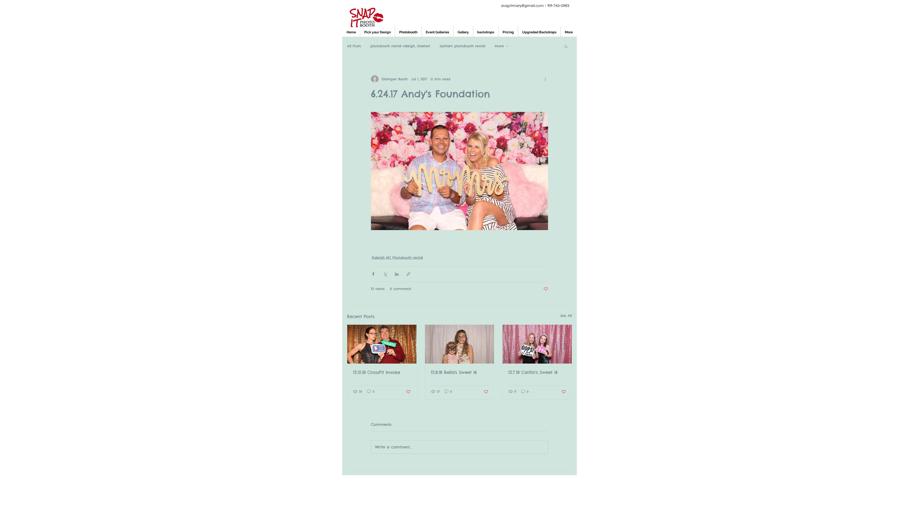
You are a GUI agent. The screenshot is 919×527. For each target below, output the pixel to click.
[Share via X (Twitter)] (385, 274)
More (499, 46)
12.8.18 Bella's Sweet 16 (454, 372)
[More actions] (545, 79)
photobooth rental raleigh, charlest (400, 46)
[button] (566, 46)
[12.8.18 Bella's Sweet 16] (459, 344)
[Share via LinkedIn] (396, 274)
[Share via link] (408, 274)
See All (566, 315)
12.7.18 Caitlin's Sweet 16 (533, 372)
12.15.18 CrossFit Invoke (376, 372)
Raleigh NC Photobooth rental (397, 257)
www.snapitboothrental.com (392, 481)
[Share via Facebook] (373, 274)
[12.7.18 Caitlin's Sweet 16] (537, 344)
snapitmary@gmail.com (522, 5)
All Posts (354, 46)
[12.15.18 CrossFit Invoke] (381, 344)
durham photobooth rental (462, 46)
